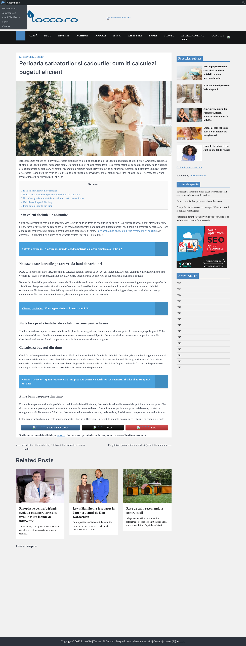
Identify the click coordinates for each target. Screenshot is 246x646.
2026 (179, 283)
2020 (179, 319)
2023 (179, 301)
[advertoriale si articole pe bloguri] (202, 267)
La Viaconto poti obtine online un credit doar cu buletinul (126, 230)
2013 (179, 361)
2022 (179, 307)
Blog (48, 35)
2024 (179, 295)
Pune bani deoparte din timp (37, 205)
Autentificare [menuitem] (14, 2)
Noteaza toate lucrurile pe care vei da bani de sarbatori (50, 194)
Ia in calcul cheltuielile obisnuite (39, 190)
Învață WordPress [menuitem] (11, 17)
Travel (169, 35)
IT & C (117, 35)
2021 (179, 313)
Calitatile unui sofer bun (189, 167)
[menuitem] (3, 2)
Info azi (100, 35)
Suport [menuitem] (5, 21)
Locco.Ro (86, 641)
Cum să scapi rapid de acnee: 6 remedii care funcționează (215, 132)
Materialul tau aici (192, 37)
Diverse (63, 35)
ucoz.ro (61, 435)
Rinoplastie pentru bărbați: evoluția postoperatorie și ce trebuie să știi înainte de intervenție (38, 515)
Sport (153, 35)
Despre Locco (123, 641)
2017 (179, 337)
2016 (179, 343)
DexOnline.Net (198, 175)
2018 (179, 331)
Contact (218, 35)
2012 (179, 367)
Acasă (33, 35)
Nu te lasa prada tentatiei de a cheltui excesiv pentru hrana (52, 198)
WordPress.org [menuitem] (9, 8)
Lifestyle (135, 35)
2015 (179, 349)
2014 (179, 355)
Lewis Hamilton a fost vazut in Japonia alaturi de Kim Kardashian (94, 513)
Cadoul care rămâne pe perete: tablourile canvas (199, 201)
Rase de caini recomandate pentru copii (144, 510)
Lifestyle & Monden (31, 57)
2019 (179, 325)
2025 (179, 289)
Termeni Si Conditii (103, 641)
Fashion (82, 35)
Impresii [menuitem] (6, 26)
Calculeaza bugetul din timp (36, 202)
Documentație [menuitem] (9, 13)
